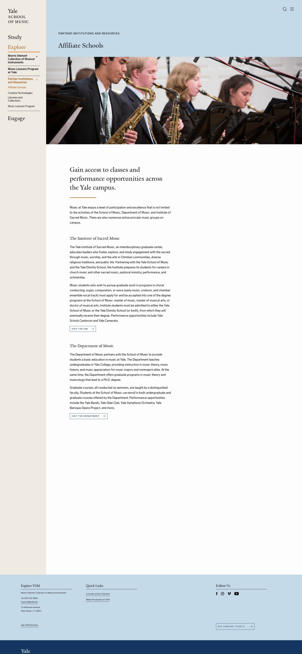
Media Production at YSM (98, 599)
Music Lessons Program (21, 106)
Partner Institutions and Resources (20, 80)
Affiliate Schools (17, 87)
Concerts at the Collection (98, 594)
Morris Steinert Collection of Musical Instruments (21, 59)
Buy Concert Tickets (231, 626)
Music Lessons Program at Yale (23, 70)
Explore (17, 47)
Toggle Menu (36, 56)
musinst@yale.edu (29, 602)
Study (15, 37)
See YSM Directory (29, 625)
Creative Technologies (20, 93)
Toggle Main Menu (292, 9)
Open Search (284, 9)
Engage (16, 118)
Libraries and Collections (15, 99)
